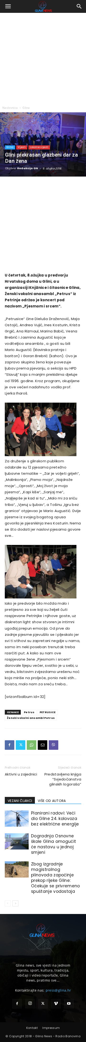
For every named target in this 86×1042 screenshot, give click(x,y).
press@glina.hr (58, 990)
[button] (8, 6)
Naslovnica (10, 108)
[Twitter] (20, 745)
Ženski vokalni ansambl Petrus (31, 718)
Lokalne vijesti (39, 147)
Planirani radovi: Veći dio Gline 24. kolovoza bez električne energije (55, 818)
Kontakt (32, 1028)
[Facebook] (9, 745)
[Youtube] (69, 1003)
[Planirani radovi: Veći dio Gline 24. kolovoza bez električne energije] (17, 818)
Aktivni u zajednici (21, 774)
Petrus (29, 712)
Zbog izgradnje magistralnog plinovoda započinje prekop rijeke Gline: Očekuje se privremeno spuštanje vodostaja (55, 877)
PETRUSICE (48, 712)
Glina (26, 108)
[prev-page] (8, 903)
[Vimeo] (56, 1003)
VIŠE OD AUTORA (52, 800)
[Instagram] (30, 1003)
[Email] (42, 745)
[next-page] (15, 903)
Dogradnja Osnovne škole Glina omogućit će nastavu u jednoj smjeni (53, 844)
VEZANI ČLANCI (20, 800)
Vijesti (22, 147)
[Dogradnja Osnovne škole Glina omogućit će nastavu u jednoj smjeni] (17, 841)
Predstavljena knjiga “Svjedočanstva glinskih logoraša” (62, 779)
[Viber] (53, 745)
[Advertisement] (43, 58)
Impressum (51, 1028)
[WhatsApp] (31, 745)
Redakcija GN (27, 168)
